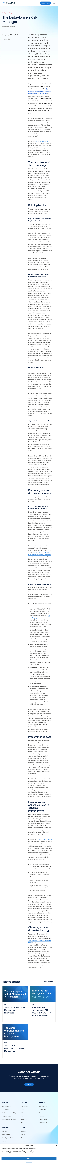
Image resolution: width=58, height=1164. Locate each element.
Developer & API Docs (8, 1138)
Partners (23, 1141)
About (23, 1127)
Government (42, 1113)
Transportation (43, 1122)
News (22, 1138)
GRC (22, 1116)
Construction (42, 1109)
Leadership (24, 1131)
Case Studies (6, 1134)
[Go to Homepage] (9, 3)
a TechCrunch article (42, 141)
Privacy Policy (29, 1162)
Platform (5, 1102)
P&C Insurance (25, 1106)
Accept (29, 1158)
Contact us (29, 1084)
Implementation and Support (10, 1113)
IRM (22, 1122)
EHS (22, 1113)
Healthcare (24, 1119)
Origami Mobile (6, 1116)
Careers (23, 1134)
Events (4, 1141)
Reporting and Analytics (9, 1119)
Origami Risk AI (6, 1106)
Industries (42, 1102)
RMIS (22, 1109)
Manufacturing (43, 1119)
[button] (56, 1145)
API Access (5, 1109)
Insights (4, 1131)
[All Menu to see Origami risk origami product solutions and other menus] (54, 3)
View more (48, 981)
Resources (5, 1127)
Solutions (24, 1102)
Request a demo (45, 3)
